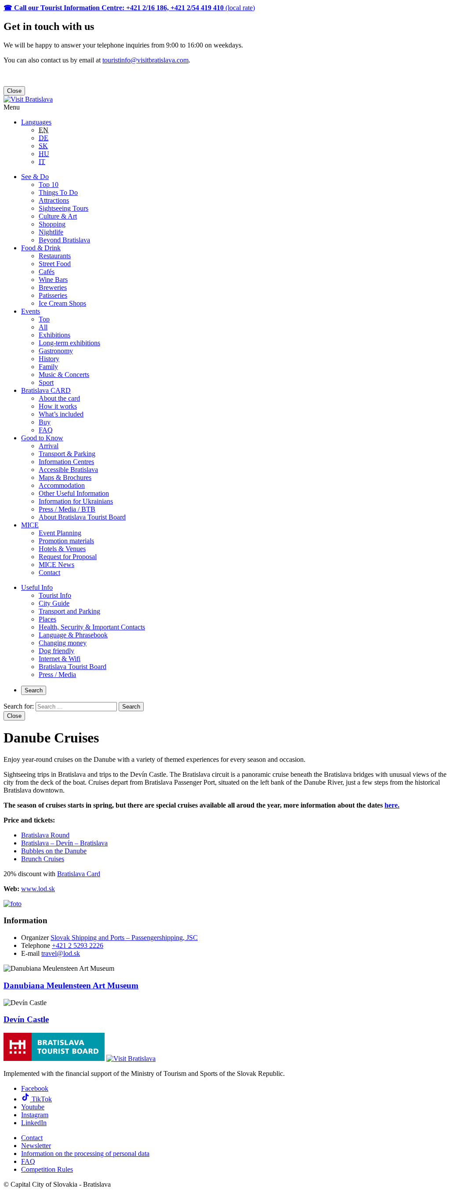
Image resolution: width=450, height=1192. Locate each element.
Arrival (48, 446)
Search (34, 690)
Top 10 (48, 184)
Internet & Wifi (59, 658)
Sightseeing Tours (63, 208)
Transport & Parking (67, 453)
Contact (49, 572)
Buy (45, 422)
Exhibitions (54, 335)
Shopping (52, 224)
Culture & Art (58, 216)
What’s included (61, 414)
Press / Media (57, 674)
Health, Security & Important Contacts (92, 627)
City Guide (54, 603)
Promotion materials (66, 541)
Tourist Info (55, 595)
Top (44, 319)
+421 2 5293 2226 (77, 945)
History (49, 358)
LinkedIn (34, 1122)
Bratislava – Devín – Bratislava (64, 843)
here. (392, 805)
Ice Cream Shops (62, 303)
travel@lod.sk (60, 953)
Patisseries (53, 295)
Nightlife (51, 232)
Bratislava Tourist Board (72, 666)
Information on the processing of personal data (85, 1153)
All (43, 327)
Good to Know (42, 438)
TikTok (41, 1099)
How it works (58, 406)
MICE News (56, 564)
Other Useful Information (74, 493)
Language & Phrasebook (73, 635)
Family (48, 366)
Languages (36, 122)
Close (14, 91)
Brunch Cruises (42, 859)
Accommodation (62, 485)
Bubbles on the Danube (54, 851)
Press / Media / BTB (67, 509)
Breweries (53, 287)
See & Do (35, 176)
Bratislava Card (78, 874)
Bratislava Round (45, 835)
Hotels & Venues (62, 548)
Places (47, 619)
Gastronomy (56, 351)
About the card (59, 398)
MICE (30, 525)
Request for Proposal (68, 556)
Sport (46, 382)
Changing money (63, 643)
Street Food (55, 263)
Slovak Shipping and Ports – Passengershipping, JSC (124, 937)
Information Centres (66, 461)
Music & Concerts (64, 374)
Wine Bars (53, 279)
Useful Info (37, 587)
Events (30, 311)
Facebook (34, 1088)
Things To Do (58, 192)
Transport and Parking (69, 611)
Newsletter (36, 1145)
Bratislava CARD (46, 390)
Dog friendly (56, 651)
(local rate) (129, 7)
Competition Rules (47, 1169)
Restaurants (55, 256)
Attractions (54, 200)
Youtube (32, 1107)
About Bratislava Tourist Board (82, 517)
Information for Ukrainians (76, 501)
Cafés (46, 271)
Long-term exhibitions (69, 343)
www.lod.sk (38, 888)
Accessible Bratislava (68, 469)
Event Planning (60, 533)
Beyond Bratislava (64, 240)
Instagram (34, 1115)
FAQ (46, 430)
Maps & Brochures (65, 477)
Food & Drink (41, 248)
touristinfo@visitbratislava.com (145, 60)
